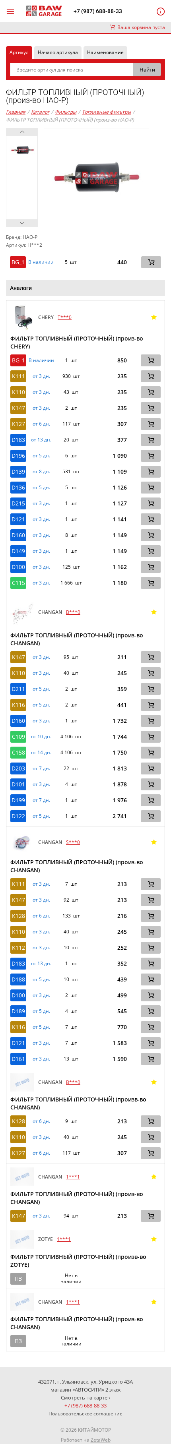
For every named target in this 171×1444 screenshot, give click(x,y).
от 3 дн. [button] (41, 376)
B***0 (73, 612)
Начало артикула (58, 52)
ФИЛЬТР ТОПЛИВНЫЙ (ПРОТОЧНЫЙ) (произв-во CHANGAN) (78, 1103)
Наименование (105, 52)
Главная (15, 111)
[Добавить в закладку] (154, 317)
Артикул (19, 52)
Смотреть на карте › (85, 1397)
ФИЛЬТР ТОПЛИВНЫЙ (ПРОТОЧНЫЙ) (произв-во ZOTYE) (78, 1260)
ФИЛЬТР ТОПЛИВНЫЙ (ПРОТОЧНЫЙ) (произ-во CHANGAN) (76, 639)
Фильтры (65, 111)
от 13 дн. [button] (41, 439)
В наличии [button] (41, 262)
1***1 (73, 1176)
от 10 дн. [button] (41, 736)
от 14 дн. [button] (41, 752)
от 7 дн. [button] (41, 768)
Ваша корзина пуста (140, 27)
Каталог (40, 111)
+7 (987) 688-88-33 (98, 11)
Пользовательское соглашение (85, 1413)
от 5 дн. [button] (41, 455)
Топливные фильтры (106, 111)
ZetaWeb (101, 1439)
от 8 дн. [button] (41, 471)
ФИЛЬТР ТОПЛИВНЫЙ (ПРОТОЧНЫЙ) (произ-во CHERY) (76, 342)
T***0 (65, 317)
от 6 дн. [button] (41, 424)
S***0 (73, 842)
